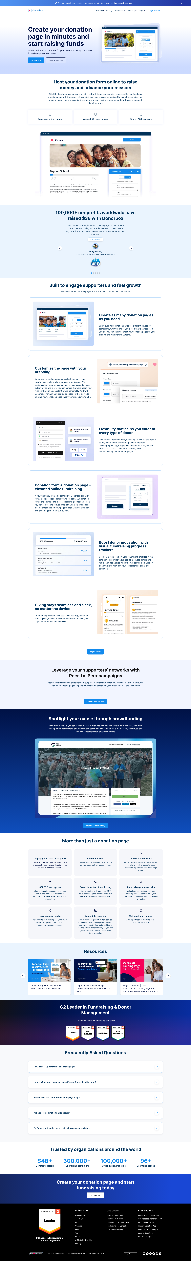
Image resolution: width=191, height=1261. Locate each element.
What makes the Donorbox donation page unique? (57, 1169)
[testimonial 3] (95, 273)
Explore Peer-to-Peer (95, 773)
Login (140, 10)
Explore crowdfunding (95, 897)
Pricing (109, 10)
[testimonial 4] (97, 273)
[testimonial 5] (99, 273)
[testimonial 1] (91, 273)
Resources (119, 10)
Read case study (95, 239)
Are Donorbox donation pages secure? (52, 1184)
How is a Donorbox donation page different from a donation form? (65, 1153)
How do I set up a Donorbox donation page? (54, 1138)
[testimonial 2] (93, 273)
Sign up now (155, 10)
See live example (56, 60)
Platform (99, 10)
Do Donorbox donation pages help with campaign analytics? (62, 1199)
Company (131, 10)
